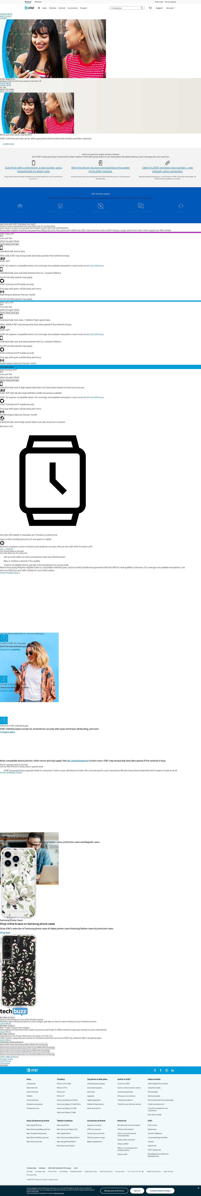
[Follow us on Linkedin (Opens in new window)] (172, 1070)
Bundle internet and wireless (129, 1125)
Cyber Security (168, 1171)
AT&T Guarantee (154, 1150)
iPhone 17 (60, 1096)
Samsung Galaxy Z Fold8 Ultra (69, 1104)
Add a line (91, 1092)
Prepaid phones (33, 1108)
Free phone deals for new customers (158, 1109)
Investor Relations (155, 1133)
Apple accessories (94, 1125)
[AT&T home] (29, 8)
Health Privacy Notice (154, 1171)
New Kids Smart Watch (66, 1145)
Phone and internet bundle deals (161, 1100)
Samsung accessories (95, 1133)
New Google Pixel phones (36, 1133)
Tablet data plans (94, 1100)
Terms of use (52, 1171)
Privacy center (120, 1171)
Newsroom (152, 1129)
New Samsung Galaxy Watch (68, 1137)
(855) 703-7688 (7, 91)
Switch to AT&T (124, 1083)
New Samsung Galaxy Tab (67, 1129)
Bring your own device (126, 1096)
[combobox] (125, 8)
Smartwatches (32, 1100)
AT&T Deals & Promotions (158, 1083)
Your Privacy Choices (134, 1171)
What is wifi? (122, 1154)
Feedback (42, 1168)
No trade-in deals (154, 1114)
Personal (28, 2)
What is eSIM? (123, 1144)
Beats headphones (94, 1141)
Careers (151, 1141)
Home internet (32, 1092)
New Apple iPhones (34, 1125)
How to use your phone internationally (127, 1134)
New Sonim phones (34, 1141)
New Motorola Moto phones (38, 1137)
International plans (94, 1087)
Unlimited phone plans (96, 1083)
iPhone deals (153, 1092)
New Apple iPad (63, 1125)
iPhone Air (61, 1092)
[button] (39, 8)
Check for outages (100, 211)
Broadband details (76, 1171)
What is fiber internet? (126, 1139)
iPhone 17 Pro (62, 1087)
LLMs (75, 1168)
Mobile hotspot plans (95, 1104)
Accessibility (63, 1171)
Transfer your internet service (129, 1104)
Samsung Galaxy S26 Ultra (67, 1100)
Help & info (152, 1145)
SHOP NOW (5, 83)
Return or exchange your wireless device (128, 1149)
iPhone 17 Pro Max (64, 1083)
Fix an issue (20, 211)
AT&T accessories (94, 1129)
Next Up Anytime (94, 1108)
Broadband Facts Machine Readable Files (158, 1155)
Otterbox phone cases (96, 1137)
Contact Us (181, 211)
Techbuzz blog (31, 1168)
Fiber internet (32, 1087)
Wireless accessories (35, 1104)
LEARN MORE (8, 144)
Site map (29, 1171)
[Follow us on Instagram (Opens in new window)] (167, 1070)
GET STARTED (6, 549)
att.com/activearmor (77, 760)
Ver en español (170, 2)
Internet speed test (125, 1092)
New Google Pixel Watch (66, 1141)
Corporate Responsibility (157, 1137)
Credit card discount (156, 1104)
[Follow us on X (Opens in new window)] (155, 1070)
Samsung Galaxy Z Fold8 (66, 1108)
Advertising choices (106, 1171)
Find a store (159, 2)
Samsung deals (154, 1096)
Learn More (5, 1023)
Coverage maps (40, 1171)
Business (38, 2)
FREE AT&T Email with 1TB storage (59, 1168)
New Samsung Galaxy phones (38, 1129)
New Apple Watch (64, 1133)
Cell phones (31, 1083)
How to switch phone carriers (129, 1087)
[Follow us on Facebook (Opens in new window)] (161, 1070)
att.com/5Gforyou (95, 265)
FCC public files (31, 1175)
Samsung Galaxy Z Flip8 (66, 1112)
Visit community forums (140, 211)
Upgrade (90, 1096)
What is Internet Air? (126, 1129)
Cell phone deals (154, 1087)
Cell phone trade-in (125, 1100)
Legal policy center (91, 1171)
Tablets (29, 1096)
